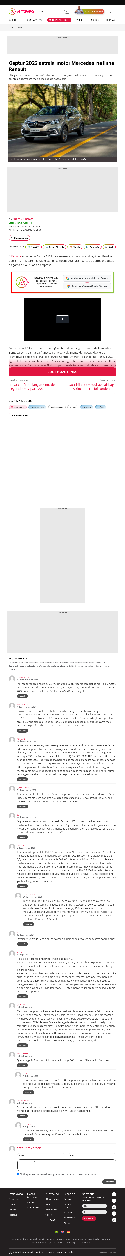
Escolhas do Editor (37, 407)
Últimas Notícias (52, 1199)
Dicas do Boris (51, 1209)
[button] (67, 12)
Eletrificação (50, 1220)
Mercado (73, 407)
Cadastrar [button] (89, 1218)
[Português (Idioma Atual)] (57, 1231)
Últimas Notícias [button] (59, 20)
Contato (12, 1209)
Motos (48, 1204)
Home (11, 28)
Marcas (30, 1202)
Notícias (19, 28)
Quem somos (15, 1199)
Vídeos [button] (80, 20)
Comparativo (33, 1207)
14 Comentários (19, 237)
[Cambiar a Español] (68, 1231)
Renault (16, 256)
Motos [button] (95, 20)
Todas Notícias (18, 407)
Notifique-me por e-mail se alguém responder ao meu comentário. (57, 1174)
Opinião (67, 1199)
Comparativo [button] (34, 20)
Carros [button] (13, 20)
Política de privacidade (107, 1252)
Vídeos (101, 407)
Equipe (12, 1204)
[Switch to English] (62, 1231)
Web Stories (69, 1217)
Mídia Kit (13, 1215)
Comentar (109, 1181)
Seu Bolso (87, 407)
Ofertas (67, 1223)
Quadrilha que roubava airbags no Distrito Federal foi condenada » (90, 389)
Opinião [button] (110, 20)
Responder (22, 696)
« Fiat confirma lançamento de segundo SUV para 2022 (32, 387)
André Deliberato (23, 219)
